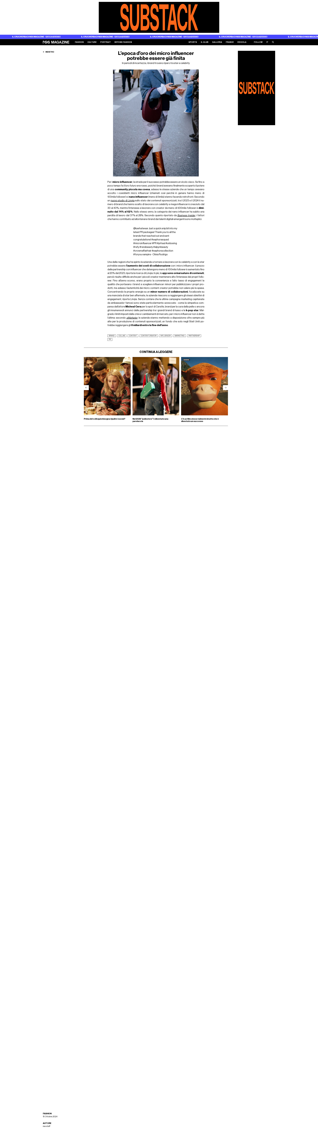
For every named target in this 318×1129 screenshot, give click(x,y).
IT (267, 42)
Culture (92, 42)
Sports (193, 42)
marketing (179, 336)
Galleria (217, 42)
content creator (149, 336)
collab (122, 336)
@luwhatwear (140, 228)
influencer (165, 336)
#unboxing (171, 243)
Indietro (49, 52)
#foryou (137, 254)
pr (110, 339)
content (133, 336)
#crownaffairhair (142, 251)
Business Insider (186, 215)
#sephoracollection (162, 251)
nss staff (46, 1126)
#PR (154, 243)
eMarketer (132, 318)
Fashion (79, 42)
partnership (194, 336)
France (230, 42)
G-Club (204, 42)
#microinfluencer (142, 243)
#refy (136, 247)
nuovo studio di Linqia (123, 200)
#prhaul (161, 243)
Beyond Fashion (123, 42)
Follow (258, 42)
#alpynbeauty (160, 247)
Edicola (242, 42)
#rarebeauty (146, 247)
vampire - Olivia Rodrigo (155, 254)
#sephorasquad (160, 239)
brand (112, 336)
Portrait (105, 42)
